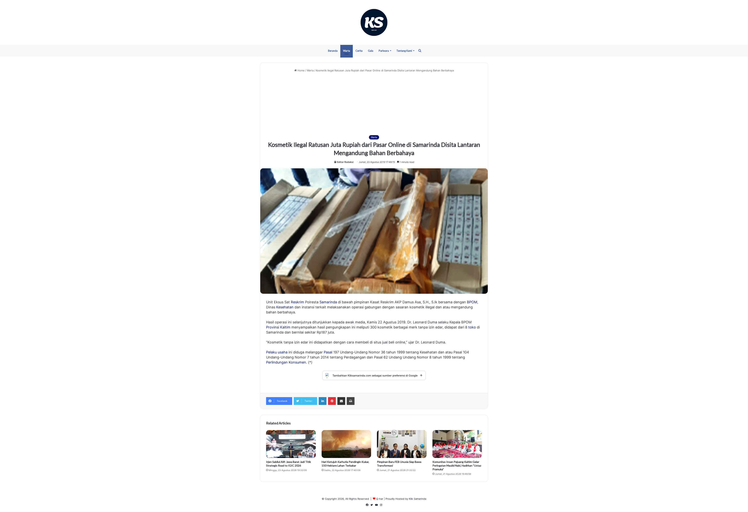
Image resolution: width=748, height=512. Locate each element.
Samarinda (328, 302)
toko (472, 327)
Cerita (359, 50)
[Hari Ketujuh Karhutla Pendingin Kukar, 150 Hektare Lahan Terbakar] (346, 444)
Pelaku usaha (277, 352)
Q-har (379, 498)
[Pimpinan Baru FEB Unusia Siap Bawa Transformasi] (402, 444)
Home (301, 70)
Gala (370, 50)
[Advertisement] (374, 103)
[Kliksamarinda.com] (374, 22)
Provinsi (272, 327)
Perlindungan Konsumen (286, 362)
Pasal (328, 352)
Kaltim (285, 327)
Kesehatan (285, 307)
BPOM (472, 302)
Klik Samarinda (417, 498)
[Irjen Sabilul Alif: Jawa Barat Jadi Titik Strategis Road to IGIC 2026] (291, 444)
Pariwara (384, 50)
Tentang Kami (404, 50)
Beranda (333, 50)
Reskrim (297, 302)
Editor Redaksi (345, 162)
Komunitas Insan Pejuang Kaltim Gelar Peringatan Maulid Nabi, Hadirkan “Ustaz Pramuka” (456, 465)
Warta (346, 50)
